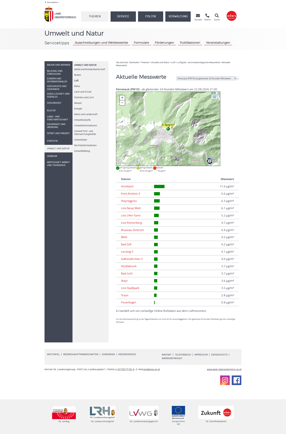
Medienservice (127, 354)
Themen (95, 16)
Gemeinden (108, 354)
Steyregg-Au (129, 201)
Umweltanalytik (82, 120)
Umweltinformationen (85, 125)
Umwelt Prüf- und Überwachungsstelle (85, 132)
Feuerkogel (128, 302)
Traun (124, 295)
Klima (77, 86)
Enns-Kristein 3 (130, 193)
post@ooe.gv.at (151, 369)
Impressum (201, 355)
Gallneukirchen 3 (132, 259)
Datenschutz (219, 355)
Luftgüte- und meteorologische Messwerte (198, 63)
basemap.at (135, 163)
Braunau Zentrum (132, 230)
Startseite (134, 63)
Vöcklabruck (129, 266)
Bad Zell (126, 244)
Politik (150, 16)
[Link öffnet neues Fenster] (231, 14)
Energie (78, 109)
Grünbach (127, 186)
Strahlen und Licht (84, 97)
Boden (77, 75)
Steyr (124, 281)
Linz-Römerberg (131, 223)
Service (123, 16)
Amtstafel (53, 354)
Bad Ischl (126, 273)
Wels (124, 237)
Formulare (141, 42)
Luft (76, 81)
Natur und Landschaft (85, 114)
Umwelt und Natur (85, 65)
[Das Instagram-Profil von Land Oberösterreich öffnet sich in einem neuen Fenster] (225, 380)
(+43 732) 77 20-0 (124, 369)
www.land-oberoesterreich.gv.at (224, 369)
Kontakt (166, 355)
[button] (214, 97)
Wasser (78, 103)
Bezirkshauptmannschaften (80, 354)
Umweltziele (80, 140)
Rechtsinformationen (85, 145)
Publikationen (190, 42)
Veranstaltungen (218, 42)
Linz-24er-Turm (131, 215)
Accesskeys (52, 2)
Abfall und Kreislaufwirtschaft (89, 69)
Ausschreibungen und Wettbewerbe (101, 42)
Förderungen (164, 42)
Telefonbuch (183, 355)
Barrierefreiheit (172, 358)
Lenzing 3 (127, 251)
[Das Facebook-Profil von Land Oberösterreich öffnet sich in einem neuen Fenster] (236, 380)
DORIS (127, 163)
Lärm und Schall (82, 92)
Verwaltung (178, 16)
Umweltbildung (82, 151)
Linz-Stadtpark (130, 288)
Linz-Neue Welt (131, 208)
